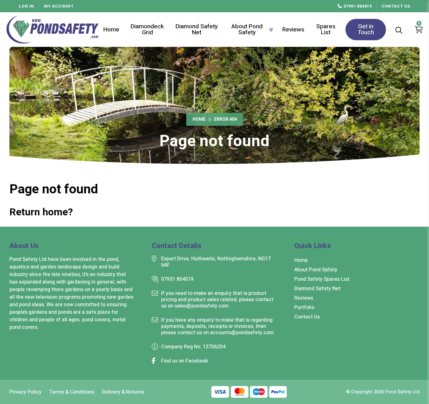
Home (111, 29)
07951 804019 (358, 6)
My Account (59, 6)
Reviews (293, 29)
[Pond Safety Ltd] (52, 29)
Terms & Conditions (71, 392)
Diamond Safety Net (197, 29)
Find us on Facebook (184, 361)
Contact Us (396, 6)
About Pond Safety (247, 29)
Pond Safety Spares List (322, 279)
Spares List (325, 29)
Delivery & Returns (123, 392)
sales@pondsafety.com (202, 306)
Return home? (41, 212)
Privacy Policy (25, 392)
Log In (26, 6)
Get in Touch (366, 29)
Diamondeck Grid (147, 29)
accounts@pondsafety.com (242, 332)
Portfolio (304, 307)
